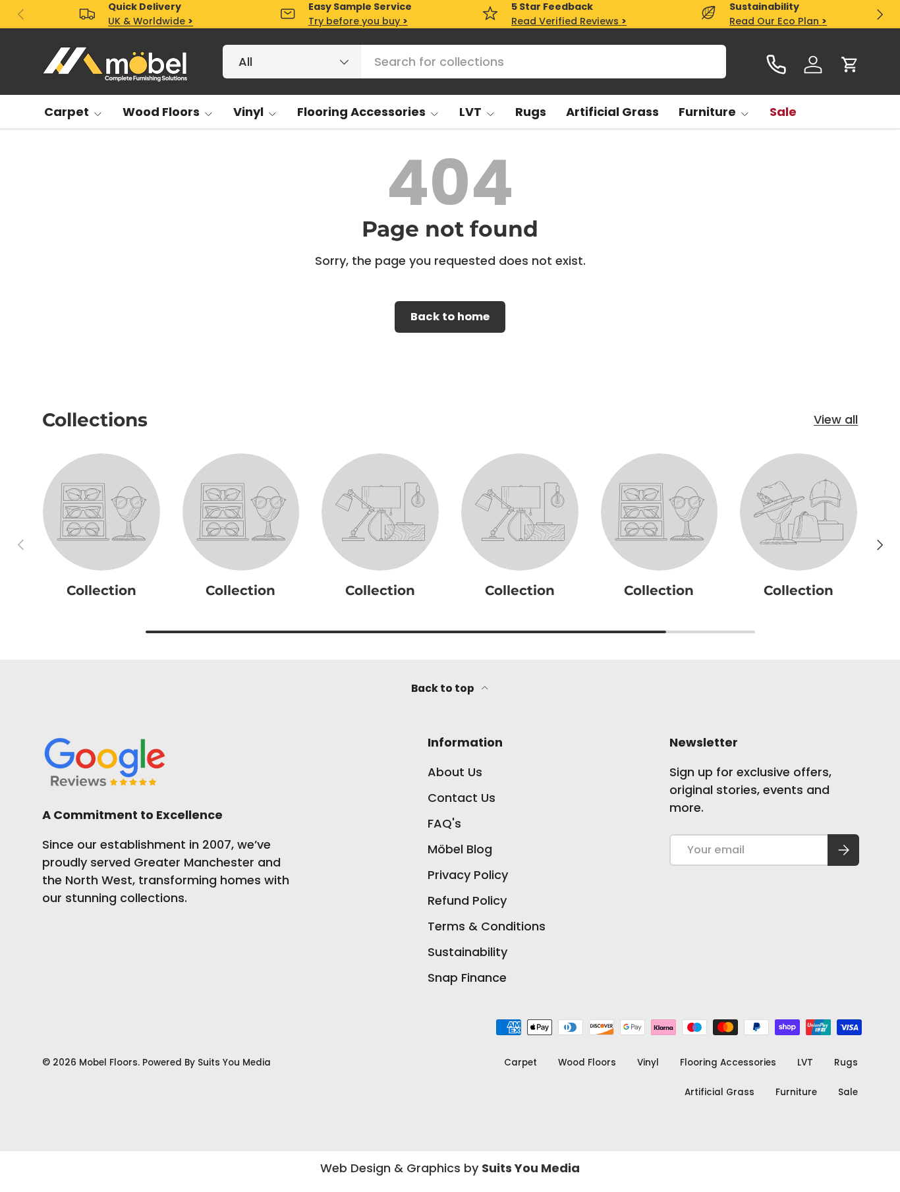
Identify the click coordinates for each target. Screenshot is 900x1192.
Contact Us (461, 797)
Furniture (707, 111)
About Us (455, 772)
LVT (470, 111)
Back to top (443, 688)
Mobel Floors (108, 1062)
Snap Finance (467, 977)
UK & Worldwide (150, 21)
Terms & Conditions (487, 926)
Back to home (450, 316)
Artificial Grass (612, 111)
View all (836, 419)
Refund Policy (467, 900)
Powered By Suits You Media (206, 1062)
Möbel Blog (460, 849)
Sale (783, 111)
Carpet (66, 111)
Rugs (530, 111)
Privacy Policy (468, 874)
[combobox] (475, 61)
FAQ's (444, 823)
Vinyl (248, 111)
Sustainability (467, 952)
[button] (849, 64)
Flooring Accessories (361, 111)
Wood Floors (161, 111)
